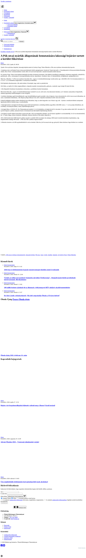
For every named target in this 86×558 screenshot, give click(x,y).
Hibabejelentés (8, 539)
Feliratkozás (4, 503)
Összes (21, 299)
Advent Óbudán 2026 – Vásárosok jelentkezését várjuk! (20, 442)
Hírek (5, 10)
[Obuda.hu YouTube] (4, 546)
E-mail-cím (4, 493)
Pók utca (37, 255)
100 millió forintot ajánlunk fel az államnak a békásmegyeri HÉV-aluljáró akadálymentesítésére (37, 287)
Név (2, 492)
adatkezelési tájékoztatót (16, 500)
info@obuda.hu (15, 519)
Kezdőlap (3, 51)
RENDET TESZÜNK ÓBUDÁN (8, 39)
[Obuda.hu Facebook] (2, 546)
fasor (42, 255)
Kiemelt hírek (11, 265)
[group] (43, 498)
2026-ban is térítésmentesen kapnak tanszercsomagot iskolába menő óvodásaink (31, 270)
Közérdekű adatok (9, 11)
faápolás (55, 255)
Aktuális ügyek (10, 51)
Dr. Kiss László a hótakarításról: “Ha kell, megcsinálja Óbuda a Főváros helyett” (32, 295)
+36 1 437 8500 (13, 517)
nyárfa (45, 255)
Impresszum (7, 528)
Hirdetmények (11, 33)
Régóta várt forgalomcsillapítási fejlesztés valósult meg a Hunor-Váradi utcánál (28, 405)
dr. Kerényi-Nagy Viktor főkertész (67, 255)
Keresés (22, 41)
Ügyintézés (7, 13)
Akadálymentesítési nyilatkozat (12, 536)
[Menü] (2, 6)
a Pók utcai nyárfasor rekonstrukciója (15, 255)
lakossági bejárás (30, 255)
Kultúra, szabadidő (9, 17)
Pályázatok (7, 16)
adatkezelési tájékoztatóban (59, 500)
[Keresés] (16, 38)
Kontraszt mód (22, 507)
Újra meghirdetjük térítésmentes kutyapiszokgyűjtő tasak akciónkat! (24, 482)
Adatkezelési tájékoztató (10, 535)
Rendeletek (7, 14)
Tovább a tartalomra (6, 1)
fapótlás (50, 255)
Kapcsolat (6, 525)
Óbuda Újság (7, 526)
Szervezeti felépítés (12, 24)
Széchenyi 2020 (8, 538)
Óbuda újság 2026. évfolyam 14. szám (14, 355)
